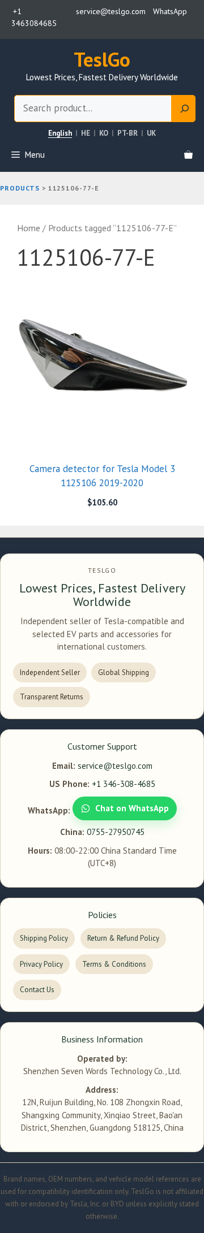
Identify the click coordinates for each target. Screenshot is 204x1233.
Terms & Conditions (114, 964)
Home (28, 227)
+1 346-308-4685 (123, 783)
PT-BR (127, 133)
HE (85, 133)
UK (151, 133)
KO (103, 133)
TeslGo (102, 59)
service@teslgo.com (115, 765)
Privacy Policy (41, 964)
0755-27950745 (115, 832)
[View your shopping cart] (188, 155)
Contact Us (37, 989)
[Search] (184, 108)
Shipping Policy (44, 938)
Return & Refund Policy (123, 938)
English (60, 133)
